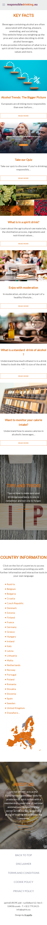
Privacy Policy (23, 891)
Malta (10, 660)
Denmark (12, 608)
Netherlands (13, 665)
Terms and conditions (23, 872)
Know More (23, 509)
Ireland (10, 641)
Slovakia (11, 688)
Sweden (11, 703)
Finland (11, 617)
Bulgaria (11, 593)
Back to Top (23, 855)
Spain (10, 698)
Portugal (11, 674)
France (10, 622)
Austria (11, 584)
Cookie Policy (23, 881)
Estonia (11, 612)
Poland (10, 679)
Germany (12, 627)
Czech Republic (15, 603)
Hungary (11, 636)
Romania (11, 684)
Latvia (10, 650)
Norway (11, 669)
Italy (9, 646)
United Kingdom (16, 708)
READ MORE (23, 116)
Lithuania (12, 655)
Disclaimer (23, 863)
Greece (11, 631)
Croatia (11, 598)
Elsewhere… (13, 712)
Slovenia (11, 693)
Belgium (11, 588)
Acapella (28, 915)
